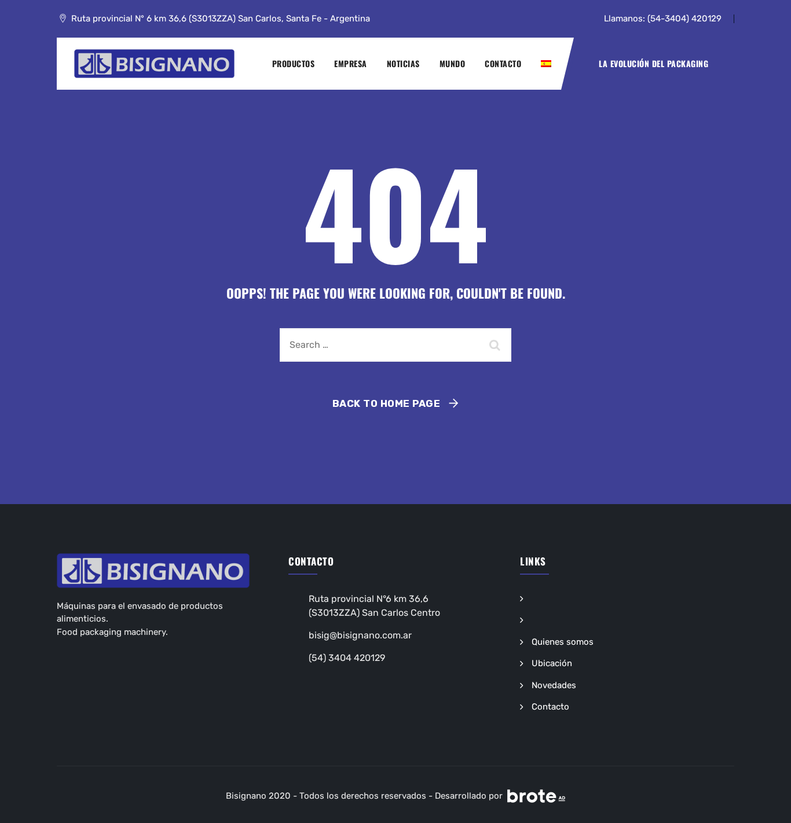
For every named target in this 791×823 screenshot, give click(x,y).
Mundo (453, 63)
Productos (293, 63)
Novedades (554, 685)
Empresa (350, 63)
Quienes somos (563, 642)
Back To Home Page (386, 403)
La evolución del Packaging (653, 63)
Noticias (403, 63)
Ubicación (552, 663)
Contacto (503, 63)
